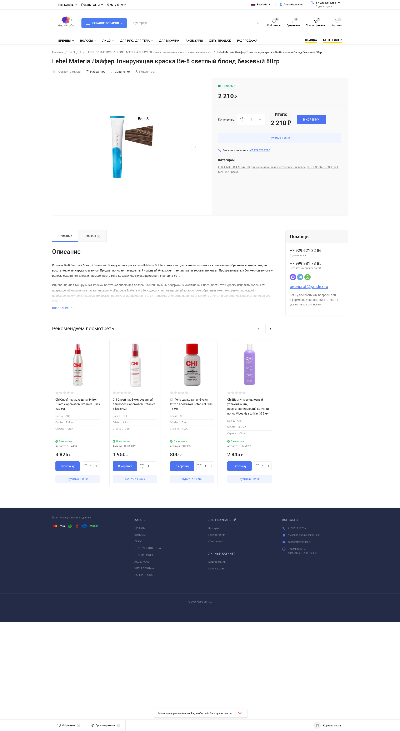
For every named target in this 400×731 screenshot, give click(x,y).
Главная (57, 52)
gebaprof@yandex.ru (309, 286)
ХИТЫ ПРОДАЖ (144, 568)
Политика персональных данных (71, 517)
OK (240, 713)
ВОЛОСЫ (140, 534)
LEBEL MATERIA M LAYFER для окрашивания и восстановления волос (164, 52)
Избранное (97, 71)
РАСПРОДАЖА (143, 575)
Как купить (215, 528)
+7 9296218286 (326, 2)
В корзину (68, 466)
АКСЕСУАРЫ (142, 561)
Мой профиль (217, 561)
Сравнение (122, 71)
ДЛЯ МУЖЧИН (143, 555)
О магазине (215, 541)
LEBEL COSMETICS (98, 52)
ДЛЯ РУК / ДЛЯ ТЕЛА (147, 548)
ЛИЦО (138, 541)
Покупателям (216, 534)
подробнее (60, 308)
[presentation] (69, 147)
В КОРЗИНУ (311, 119)
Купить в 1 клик (280, 137)
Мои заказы (216, 568)
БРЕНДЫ (75, 52)
